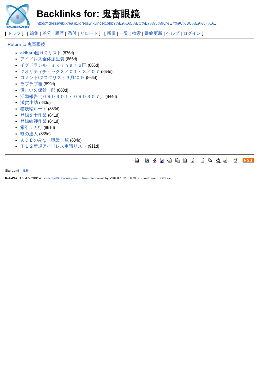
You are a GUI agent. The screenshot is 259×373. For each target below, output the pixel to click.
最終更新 (153, 33)
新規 (111, 33)
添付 (72, 33)
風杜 (25, 170)
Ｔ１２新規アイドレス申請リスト (53, 146)
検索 (136, 33)
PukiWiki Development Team (68, 178)
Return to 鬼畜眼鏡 (26, 44)
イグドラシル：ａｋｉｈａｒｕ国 (53, 65)
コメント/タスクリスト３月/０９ (52, 77)
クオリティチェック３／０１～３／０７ (60, 71)
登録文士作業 (33, 115)
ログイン (192, 33)
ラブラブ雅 (31, 83)
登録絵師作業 (33, 121)
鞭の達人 (29, 133)
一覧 (123, 33)
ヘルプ (172, 33)
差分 (46, 33)
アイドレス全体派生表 (42, 58)
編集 (34, 33)
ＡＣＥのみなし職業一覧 (44, 140)
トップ (14, 33)
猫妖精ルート (33, 108)
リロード (89, 33)
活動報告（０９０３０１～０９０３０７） (62, 96)
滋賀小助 (29, 102)
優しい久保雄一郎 (38, 90)
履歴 (59, 33)
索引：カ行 (31, 127)
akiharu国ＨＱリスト (40, 52)
